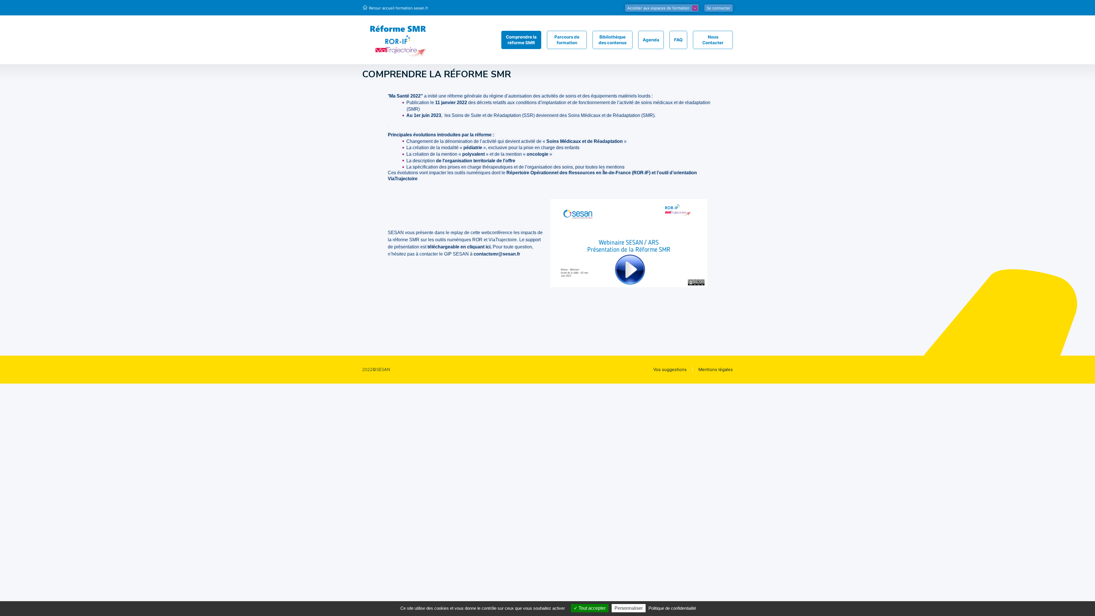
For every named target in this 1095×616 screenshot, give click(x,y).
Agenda (651, 39)
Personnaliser (629, 608)
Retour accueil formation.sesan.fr (398, 8)
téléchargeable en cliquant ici (458, 246)
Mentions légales (715, 369)
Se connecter (719, 8)
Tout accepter (591, 608)
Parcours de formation (566, 39)
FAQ (678, 39)
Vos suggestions (670, 369)
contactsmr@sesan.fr (497, 254)
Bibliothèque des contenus (612, 39)
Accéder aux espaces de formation (658, 8)
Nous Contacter (712, 39)
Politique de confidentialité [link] (672, 608)
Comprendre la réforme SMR (521, 39)
